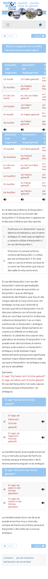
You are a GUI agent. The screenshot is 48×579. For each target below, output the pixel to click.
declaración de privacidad (17, 562)
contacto (8, 558)
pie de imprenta (24, 558)
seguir (38, 36)
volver (10, 36)
